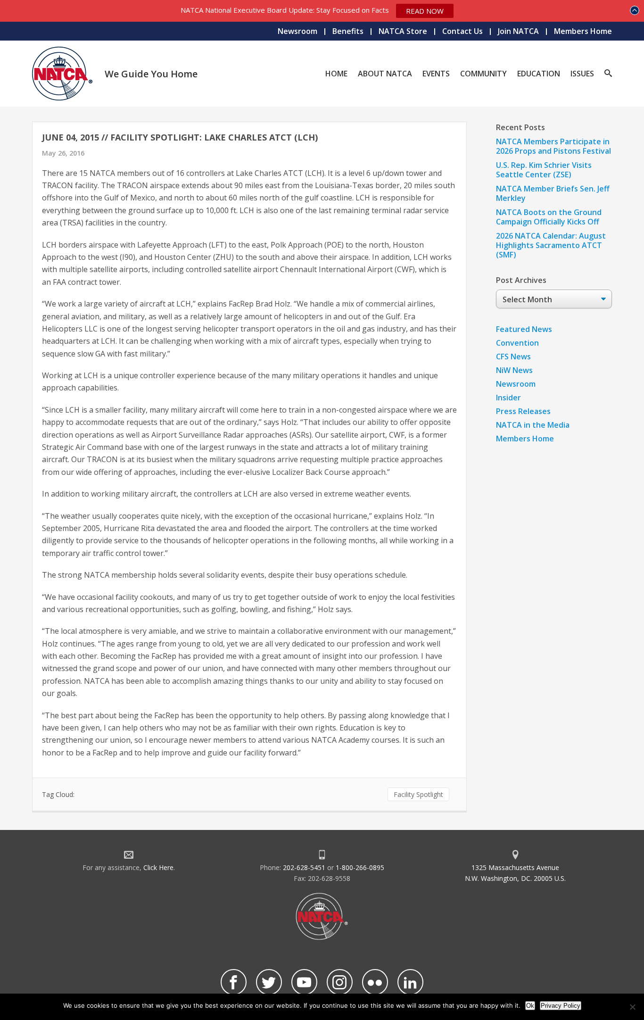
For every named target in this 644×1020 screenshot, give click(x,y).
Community (483, 73)
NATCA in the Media (533, 425)
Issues (582, 73)
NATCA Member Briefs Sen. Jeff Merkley (553, 193)
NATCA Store (403, 31)
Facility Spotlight (418, 794)
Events (436, 73)
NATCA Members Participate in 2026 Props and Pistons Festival (553, 146)
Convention (517, 343)
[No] (632, 1007)
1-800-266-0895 (360, 867)
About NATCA (385, 73)
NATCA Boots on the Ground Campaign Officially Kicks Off (549, 217)
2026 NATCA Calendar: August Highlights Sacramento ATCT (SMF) (551, 245)
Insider (508, 397)
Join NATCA (518, 31)
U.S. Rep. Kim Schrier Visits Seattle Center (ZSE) (544, 170)
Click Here (158, 867)
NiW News (514, 370)
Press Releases (523, 411)
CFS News (513, 356)
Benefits (347, 31)
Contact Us (462, 31)
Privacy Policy (560, 1005)
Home (336, 73)
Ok (530, 1005)
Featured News (524, 329)
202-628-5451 (304, 867)
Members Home (583, 31)
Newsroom (297, 31)
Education (538, 73)
